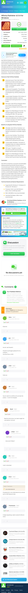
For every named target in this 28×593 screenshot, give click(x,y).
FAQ (12, 590)
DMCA (9, 592)
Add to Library (19, 29)
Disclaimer (4, 592)
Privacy (16, 590)
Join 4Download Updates (11, 579)
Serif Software (9, 203)
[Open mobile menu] (25, 2)
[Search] (25, 6)
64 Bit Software (14, 204)
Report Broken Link (16, 45)
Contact (8, 590)
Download (6, 45)
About (2, 590)
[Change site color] (18, 3)
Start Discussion (14, 253)
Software (11, 11)
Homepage (5, 11)
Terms (20, 590)
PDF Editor (23, 203)
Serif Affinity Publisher (17, 203)
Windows (16, 11)
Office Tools (22, 11)
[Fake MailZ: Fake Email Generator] (14, 233)
